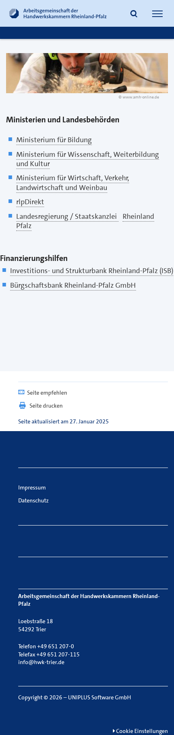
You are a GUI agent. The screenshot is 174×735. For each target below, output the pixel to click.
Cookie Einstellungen (141, 731)
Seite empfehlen (47, 392)
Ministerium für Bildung (54, 140)
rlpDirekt (30, 202)
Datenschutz (33, 500)
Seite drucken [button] (46, 405)
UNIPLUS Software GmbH (99, 697)
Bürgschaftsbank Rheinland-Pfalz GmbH (73, 285)
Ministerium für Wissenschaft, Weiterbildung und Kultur (87, 159)
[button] (134, 14)
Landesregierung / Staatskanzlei (67, 216)
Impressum (32, 487)
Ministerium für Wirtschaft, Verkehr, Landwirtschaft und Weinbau (72, 182)
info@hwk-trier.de (41, 662)
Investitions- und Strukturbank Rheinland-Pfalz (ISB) (91, 271)
